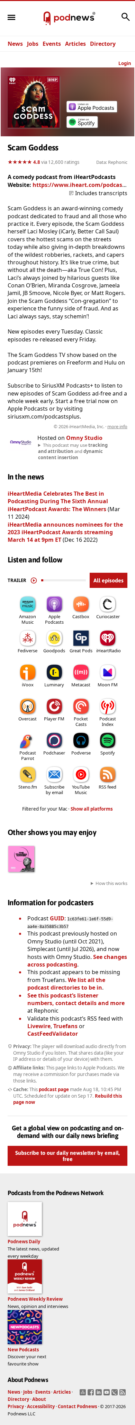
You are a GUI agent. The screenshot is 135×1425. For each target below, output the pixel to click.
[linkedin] (100, 1394)
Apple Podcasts (54, 619)
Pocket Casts (81, 721)
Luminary (54, 685)
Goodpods (54, 650)
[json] (115, 1394)
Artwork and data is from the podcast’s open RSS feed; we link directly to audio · (68, 426)
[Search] (125, 20)
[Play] (33, 580)
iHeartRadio (108, 650)
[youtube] (107, 1394)
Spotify (107, 753)
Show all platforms (92, 809)
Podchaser (54, 753)
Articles (75, 44)
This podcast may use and (73, 451)
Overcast (27, 719)
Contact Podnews (77, 1406)
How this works (111, 883)
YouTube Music (81, 789)
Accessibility (41, 1406)
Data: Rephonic (111, 162)
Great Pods (81, 650)
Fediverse (27, 650)
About (39, 1399)
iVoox (28, 685)
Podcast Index (107, 721)
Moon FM (108, 685)
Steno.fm (27, 787)
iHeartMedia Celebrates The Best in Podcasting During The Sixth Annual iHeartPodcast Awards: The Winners (58, 501)
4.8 (36, 162)
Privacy (16, 1406)
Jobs (32, 44)
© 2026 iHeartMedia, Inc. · (90, 426)
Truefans (65, 1026)
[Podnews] (47, 18)
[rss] (123, 1394)
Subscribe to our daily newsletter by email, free (67, 1156)
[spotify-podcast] (82, 127)
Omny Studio (84, 438)
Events (52, 44)
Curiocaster (108, 616)
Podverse (81, 753)
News (15, 44)
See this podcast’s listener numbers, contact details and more (76, 999)
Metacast (80, 685)
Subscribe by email (54, 789)
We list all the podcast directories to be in (66, 983)
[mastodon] (84, 1394)
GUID (57, 918)
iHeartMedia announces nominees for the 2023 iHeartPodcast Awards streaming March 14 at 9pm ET (65, 532)
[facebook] (92, 1394)
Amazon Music (27, 619)
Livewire (39, 1026)
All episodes (108, 580)
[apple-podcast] (91, 110)
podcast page (54, 1089)
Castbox (80, 616)
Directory (103, 44)
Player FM (54, 719)
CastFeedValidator (52, 1033)
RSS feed (107, 787)
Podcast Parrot (27, 755)
